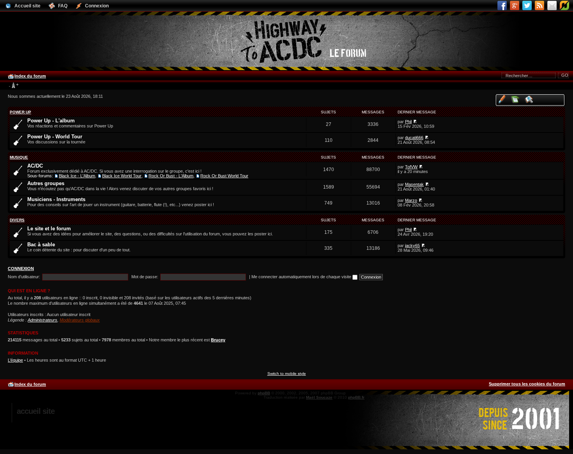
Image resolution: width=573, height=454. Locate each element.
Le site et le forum (49, 228)
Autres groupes (45, 183)
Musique (19, 157)
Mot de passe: (144, 276)
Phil (408, 121)
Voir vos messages (502, 99)
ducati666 (414, 137)
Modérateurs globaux (80, 320)
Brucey (218, 339)
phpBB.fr (356, 397)
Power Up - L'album (51, 121)
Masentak (414, 184)
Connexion (21, 268)
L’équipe (15, 360)
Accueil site (36, 411)
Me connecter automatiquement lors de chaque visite (301, 276)
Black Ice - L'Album (77, 175)
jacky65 (412, 245)
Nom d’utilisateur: (24, 276)
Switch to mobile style (286, 373)
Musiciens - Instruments (56, 199)
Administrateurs (42, 320)
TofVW (411, 166)
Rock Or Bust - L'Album (171, 175)
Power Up (20, 112)
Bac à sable (41, 244)
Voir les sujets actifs (529, 99)
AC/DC (35, 166)
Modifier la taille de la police (13, 85)
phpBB (264, 393)
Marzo (411, 200)
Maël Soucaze (319, 397)
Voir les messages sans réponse (515, 99)
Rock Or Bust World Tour (224, 175)
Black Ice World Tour (121, 175)
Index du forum (30, 76)
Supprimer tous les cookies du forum (527, 384)
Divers (17, 220)
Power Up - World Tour (54, 137)
